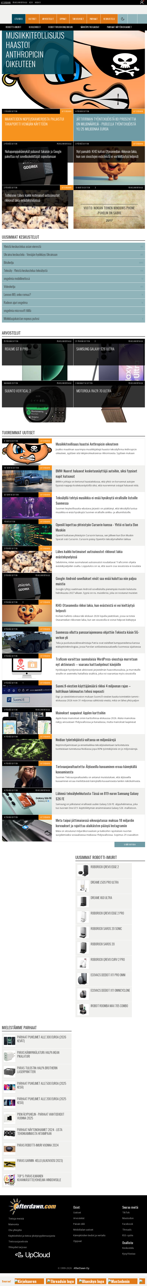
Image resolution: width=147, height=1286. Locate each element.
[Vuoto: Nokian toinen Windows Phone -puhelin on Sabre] (109, 207)
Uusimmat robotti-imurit (96, 857)
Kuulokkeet (35, 27)
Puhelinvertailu (20, 2)
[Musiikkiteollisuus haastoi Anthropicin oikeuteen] (73, 65)
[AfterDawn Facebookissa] (132, 19)
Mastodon (128, 1218)
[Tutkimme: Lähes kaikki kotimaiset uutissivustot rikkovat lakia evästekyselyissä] (37, 207)
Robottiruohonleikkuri (60, 27)
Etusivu (19, 18)
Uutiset (32, 18)
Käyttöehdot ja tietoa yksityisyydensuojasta (31, 1235)
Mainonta (13, 1224)
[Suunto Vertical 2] (37, 401)
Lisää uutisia (130, 844)
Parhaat (94, 18)
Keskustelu (109, 18)
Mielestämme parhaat (19, 1027)
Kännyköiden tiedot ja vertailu (89, 1235)
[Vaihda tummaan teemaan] (122, 19)
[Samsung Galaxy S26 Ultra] (109, 360)
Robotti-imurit (13, 27)
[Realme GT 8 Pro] (37, 360)
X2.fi (31, 2)
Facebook (127, 1224)
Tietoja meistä (16, 1218)
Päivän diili (79, 1224)
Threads (126, 1229)
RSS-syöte (127, 1235)
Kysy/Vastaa (128, 1253)
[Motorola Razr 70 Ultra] (109, 401)
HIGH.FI (38, 2)
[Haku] (142, 19)
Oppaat (63, 18)
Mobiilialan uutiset (83, 1229)
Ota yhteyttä (15, 1230)
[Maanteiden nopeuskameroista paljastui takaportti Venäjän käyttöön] (37, 125)
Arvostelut (48, 18)
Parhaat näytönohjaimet (119, 27)
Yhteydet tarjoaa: (17, 1247)
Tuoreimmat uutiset (18, 432)
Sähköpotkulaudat (90, 27)
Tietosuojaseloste (18, 1241)
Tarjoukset (78, 18)
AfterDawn (6, 2)
